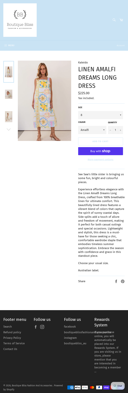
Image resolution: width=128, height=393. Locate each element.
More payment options (100, 159)
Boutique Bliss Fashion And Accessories (32, 385)
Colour (81, 122)
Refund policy (12, 332)
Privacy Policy (12, 338)
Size (80, 107)
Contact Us (10, 349)
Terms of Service (14, 343)
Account (121, 45)
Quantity (112, 122)
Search (7, 326)
